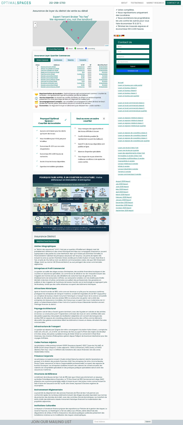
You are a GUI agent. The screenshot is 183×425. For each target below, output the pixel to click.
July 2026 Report (122, 184)
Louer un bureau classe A (127, 88)
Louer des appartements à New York (131, 153)
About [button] (124, 2)
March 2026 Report (123, 195)
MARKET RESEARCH (155, 2)
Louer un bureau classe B (127, 91)
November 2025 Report (124, 205)
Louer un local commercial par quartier (132, 111)
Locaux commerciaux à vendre (129, 174)
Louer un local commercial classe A (131, 103)
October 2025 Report (123, 208)
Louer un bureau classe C (127, 93)
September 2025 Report (124, 210)
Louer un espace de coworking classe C (132, 138)
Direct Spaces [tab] (42, 60)
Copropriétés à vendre (126, 161)
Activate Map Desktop (55, 49)
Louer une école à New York (128, 148)
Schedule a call (133, 71)
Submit (132, 66)
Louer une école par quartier (128, 150)
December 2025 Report (124, 203)
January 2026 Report (123, 200)
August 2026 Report (123, 181)
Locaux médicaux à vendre (128, 164)
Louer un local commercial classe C (131, 108)
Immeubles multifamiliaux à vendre (131, 158)
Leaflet (106, 45)
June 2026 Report (122, 187)
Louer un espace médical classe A (130, 118)
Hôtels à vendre (124, 166)
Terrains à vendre (124, 172)
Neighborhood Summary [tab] (47, 241)
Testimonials (137, 2)
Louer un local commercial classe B (131, 105)
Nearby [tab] (71, 60)
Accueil (120, 83)
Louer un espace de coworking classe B (132, 135)
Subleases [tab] (58, 60)
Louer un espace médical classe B (130, 120)
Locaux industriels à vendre (128, 169)
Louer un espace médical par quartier (132, 126)
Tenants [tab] (82, 60)
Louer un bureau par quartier (128, 96)
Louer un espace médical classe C (130, 123)
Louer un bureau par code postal (130, 85)
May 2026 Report (122, 189)
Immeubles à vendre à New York (130, 156)
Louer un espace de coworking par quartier (134, 141)
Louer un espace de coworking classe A (132, 133)
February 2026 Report (124, 197)
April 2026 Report (122, 192)
